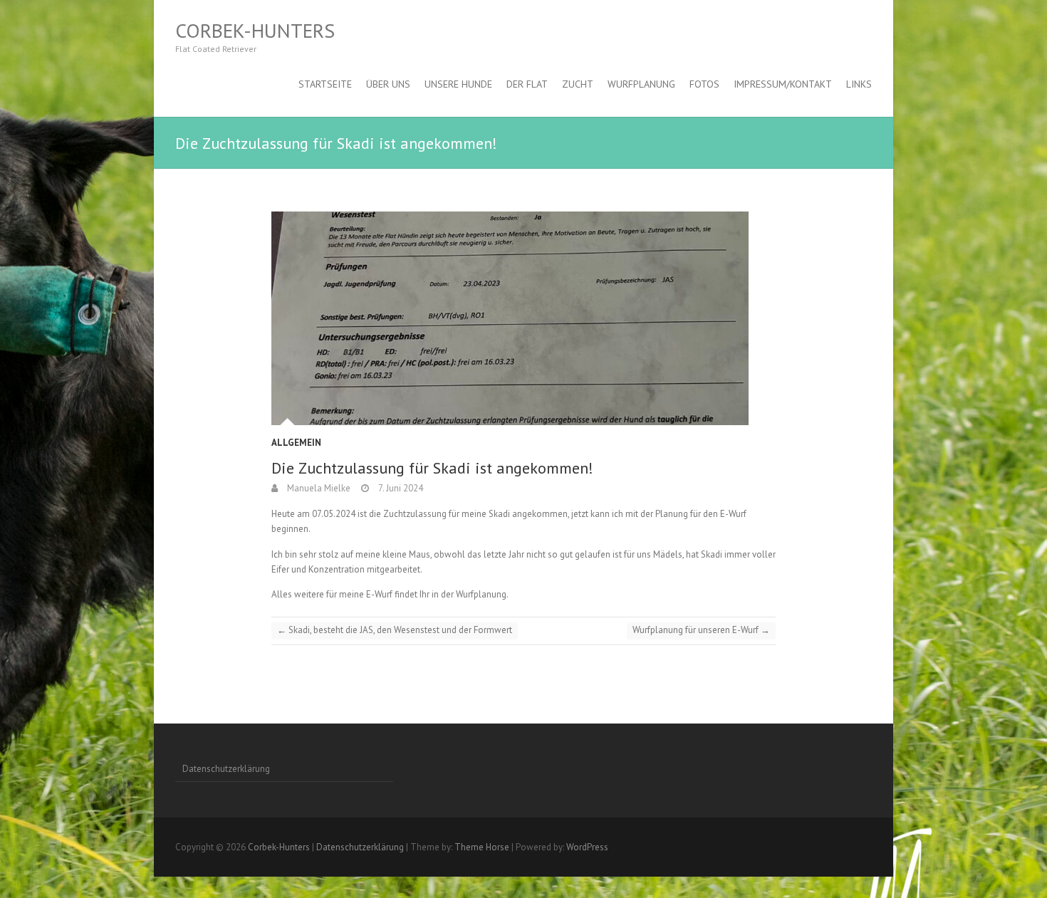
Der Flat (527, 84)
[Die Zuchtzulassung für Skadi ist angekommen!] (523, 318)
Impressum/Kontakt (783, 84)
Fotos (704, 84)
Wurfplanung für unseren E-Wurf (701, 630)
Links (859, 84)
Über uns (388, 84)
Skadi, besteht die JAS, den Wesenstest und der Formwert (394, 630)
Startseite (325, 84)
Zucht (577, 84)
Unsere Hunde (458, 84)
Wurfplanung (641, 84)
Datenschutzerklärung (226, 769)
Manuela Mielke (317, 488)
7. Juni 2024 (399, 488)
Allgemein (296, 443)
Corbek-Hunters (255, 30)
